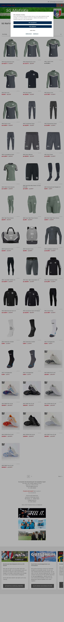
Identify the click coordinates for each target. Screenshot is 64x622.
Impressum (35, 33)
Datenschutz (29, 33)
